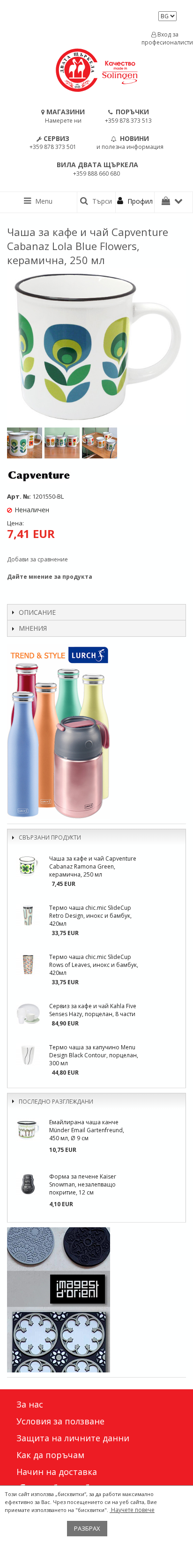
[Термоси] (96, 731)
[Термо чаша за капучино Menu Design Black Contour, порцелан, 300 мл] (28, 1055)
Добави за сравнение (37, 559)
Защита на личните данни (72, 1438)
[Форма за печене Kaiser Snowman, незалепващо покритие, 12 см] (28, 1184)
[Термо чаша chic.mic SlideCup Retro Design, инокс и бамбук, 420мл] (28, 915)
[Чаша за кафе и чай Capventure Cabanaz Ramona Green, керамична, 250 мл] (28, 866)
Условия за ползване (60, 1421)
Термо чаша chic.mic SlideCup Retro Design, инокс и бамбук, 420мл (90, 916)
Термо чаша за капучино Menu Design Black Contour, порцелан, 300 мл (93, 1055)
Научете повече (132, 1510)
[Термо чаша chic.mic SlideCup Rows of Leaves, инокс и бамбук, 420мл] (28, 964)
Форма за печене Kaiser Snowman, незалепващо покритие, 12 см (82, 1184)
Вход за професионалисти (164, 38)
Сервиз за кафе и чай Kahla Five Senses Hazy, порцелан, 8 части (92, 1010)
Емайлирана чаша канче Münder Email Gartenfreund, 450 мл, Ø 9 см (86, 1130)
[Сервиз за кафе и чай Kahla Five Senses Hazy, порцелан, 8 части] (28, 1013)
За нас (29, 1404)
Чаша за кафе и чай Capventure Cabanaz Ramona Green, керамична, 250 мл (92, 866)
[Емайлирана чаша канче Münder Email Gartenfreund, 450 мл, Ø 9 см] (28, 1129)
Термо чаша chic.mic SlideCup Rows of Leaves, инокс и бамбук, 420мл (93, 965)
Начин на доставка (56, 1471)
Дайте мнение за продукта (49, 577)
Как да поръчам (50, 1454)
